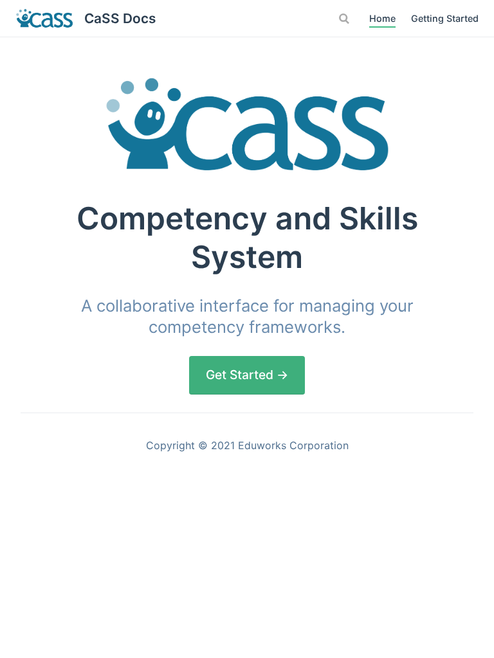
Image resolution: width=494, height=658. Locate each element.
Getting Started (445, 18)
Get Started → (247, 374)
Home (382, 18)
